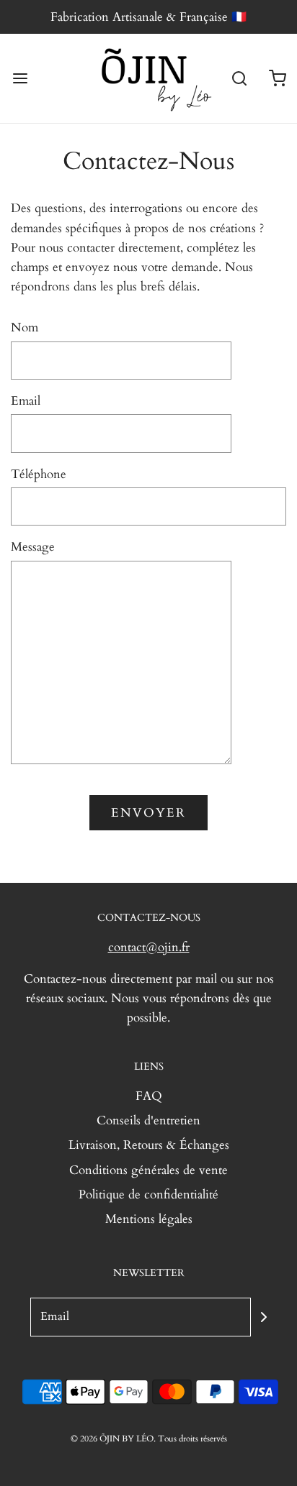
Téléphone (38, 474)
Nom (24, 327)
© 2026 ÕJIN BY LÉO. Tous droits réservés (149, 1438)
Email (25, 401)
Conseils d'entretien (148, 1120)
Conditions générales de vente (148, 1170)
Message (33, 546)
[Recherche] (239, 78)
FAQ (149, 1096)
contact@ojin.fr (149, 947)
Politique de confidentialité (148, 1194)
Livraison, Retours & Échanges (148, 1145)
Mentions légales (148, 1219)
